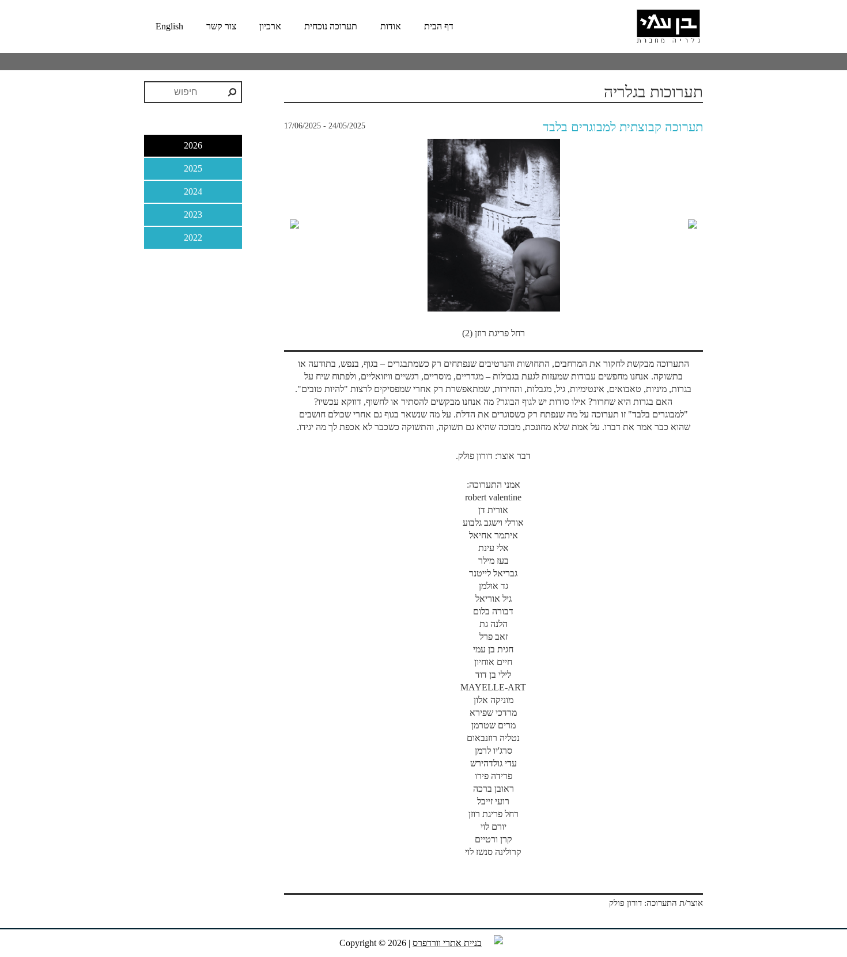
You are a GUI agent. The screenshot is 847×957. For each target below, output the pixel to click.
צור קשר (221, 26)
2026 (193, 145)
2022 (193, 237)
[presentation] (294, 225)
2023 (193, 214)
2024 (193, 191)
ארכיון (270, 26)
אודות (390, 26)
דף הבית (438, 26)
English (169, 26)
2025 (193, 168)
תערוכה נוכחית (330, 26)
